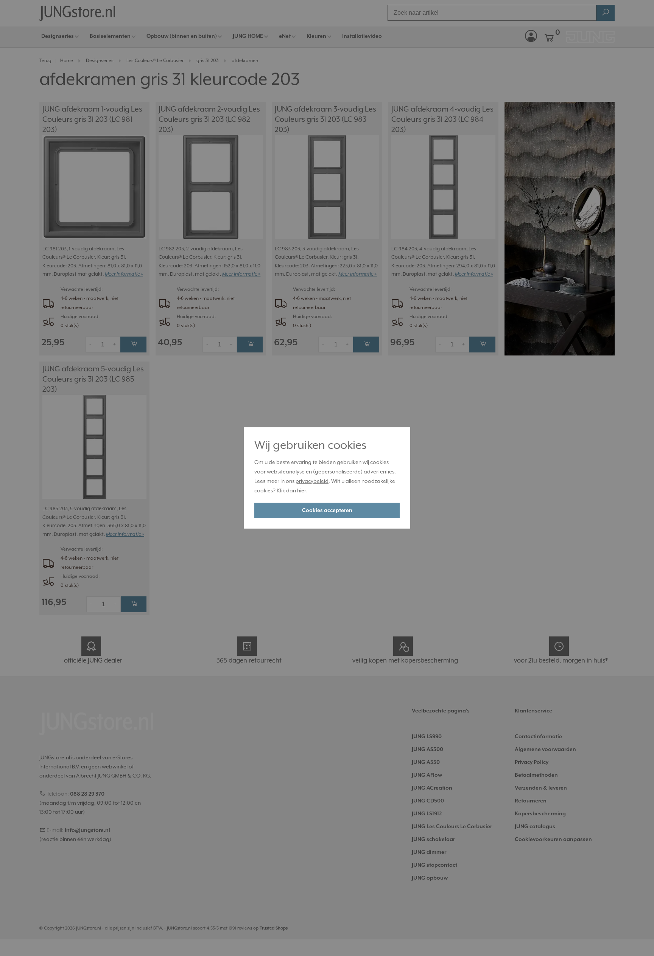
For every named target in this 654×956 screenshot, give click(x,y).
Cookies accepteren (327, 510)
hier (301, 490)
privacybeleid (312, 481)
